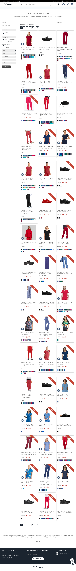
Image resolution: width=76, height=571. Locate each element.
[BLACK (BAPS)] (39, 88)
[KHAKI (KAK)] (33, 55)
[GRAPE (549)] (43, 518)
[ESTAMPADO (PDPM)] (25, 340)
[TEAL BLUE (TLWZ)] (34, 120)
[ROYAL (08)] (21, 157)
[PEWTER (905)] (46, 518)
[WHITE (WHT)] (34, 57)
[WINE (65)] (28, 157)
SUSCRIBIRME (37, 559)
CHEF (52, 8)
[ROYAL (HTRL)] (59, 311)
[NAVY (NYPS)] (46, 88)
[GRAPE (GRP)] (26, 55)
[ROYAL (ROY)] (30, 57)
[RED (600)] (48, 518)
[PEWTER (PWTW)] (61, 120)
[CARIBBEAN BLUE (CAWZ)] (57, 154)
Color (4, 60)
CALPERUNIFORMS (63, 553)
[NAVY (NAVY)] (62, 460)
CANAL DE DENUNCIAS (7, 557)
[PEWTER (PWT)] (25, 57)
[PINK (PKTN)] (44, 123)
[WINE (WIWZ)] (62, 155)
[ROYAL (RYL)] (28, 460)
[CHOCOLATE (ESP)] (39, 341)
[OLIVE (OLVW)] (62, 281)
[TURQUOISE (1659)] (25, 157)
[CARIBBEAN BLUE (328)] (23, 155)
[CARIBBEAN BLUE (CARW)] (57, 90)
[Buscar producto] (21, 4)
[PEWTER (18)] (31, 155)
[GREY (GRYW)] (26, 219)
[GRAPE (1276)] (26, 155)
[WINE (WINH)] (46, 341)
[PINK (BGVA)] (66, 249)
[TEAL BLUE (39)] (23, 157)
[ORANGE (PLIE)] (25, 187)
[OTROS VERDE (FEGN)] (67, 310)
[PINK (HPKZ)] (31, 120)
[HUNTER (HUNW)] (61, 90)
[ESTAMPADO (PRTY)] (23, 340)
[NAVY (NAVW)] (62, 90)
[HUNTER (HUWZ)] (26, 120)
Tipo (4, 50)
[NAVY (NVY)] (25, 280)
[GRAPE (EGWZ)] (25, 120)
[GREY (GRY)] (30, 55)
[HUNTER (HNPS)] (51, 122)
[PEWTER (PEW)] (25, 460)
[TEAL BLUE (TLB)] (31, 57)
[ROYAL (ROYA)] (67, 460)
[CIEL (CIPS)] (43, 88)
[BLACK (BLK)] (21, 55)
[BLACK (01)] (21, 155)
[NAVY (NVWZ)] (69, 154)
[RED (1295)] (34, 155)
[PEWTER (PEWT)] (64, 460)
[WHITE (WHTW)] (34, 219)
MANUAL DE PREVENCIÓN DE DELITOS (10, 555)
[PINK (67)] (33, 155)
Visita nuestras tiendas (68, 1)
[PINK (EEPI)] (26, 57)
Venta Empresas (15, 1)
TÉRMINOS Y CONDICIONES (8, 553)
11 (37, 27)
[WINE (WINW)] (66, 90)
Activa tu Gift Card (56, 1)
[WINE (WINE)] (71, 460)
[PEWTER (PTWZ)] (30, 120)
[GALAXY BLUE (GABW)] (44, 249)
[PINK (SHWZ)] (57, 155)
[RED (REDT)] (66, 460)
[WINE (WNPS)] (43, 90)
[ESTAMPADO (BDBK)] (21, 488)
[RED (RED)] (28, 57)
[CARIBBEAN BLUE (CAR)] (23, 55)
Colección (5, 56)
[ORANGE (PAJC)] (23, 57)
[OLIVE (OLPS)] (41, 123)
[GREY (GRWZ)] (64, 154)
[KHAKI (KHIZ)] (28, 120)
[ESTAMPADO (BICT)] (21, 340)
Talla (4, 63)
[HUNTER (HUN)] (31, 55)
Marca (4, 53)
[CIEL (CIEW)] (59, 90)
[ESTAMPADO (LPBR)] (26, 340)
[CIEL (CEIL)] (59, 460)
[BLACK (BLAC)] (57, 460)
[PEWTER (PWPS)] (48, 88)
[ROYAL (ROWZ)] (33, 120)
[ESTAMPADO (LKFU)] (57, 340)
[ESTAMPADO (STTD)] (28, 340)
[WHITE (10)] (26, 157)
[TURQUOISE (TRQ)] (33, 57)
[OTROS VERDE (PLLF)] (26, 187)
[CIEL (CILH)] (41, 341)
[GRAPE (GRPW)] (39, 281)
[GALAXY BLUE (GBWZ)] (23, 120)
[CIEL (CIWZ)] (21, 120)
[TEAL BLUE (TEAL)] (69, 460)
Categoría (5, 37)
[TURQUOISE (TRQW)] (33, 219)
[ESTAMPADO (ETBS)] (30, 340)
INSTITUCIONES (65, 8)
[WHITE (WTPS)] (41, 90)
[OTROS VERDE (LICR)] (28, 187)
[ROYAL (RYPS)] (53, 88)
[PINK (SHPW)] (62, 120)
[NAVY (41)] (30, 155)
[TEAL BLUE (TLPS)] (39, 90)
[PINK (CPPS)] (49, 88)
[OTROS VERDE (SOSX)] (62, 249)
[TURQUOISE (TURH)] (44, 341)
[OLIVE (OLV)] (21, 57)
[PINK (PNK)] (31, 249)
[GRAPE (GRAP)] (61, 460)
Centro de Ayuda (5, 1)
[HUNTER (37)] (28, 155)
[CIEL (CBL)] (21, 310)
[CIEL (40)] (25, 155)
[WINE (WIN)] (21, 59)
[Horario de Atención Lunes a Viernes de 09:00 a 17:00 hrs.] (73, 564)
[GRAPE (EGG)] (28, 55)
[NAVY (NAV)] (34, 55)
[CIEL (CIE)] (25, 55)
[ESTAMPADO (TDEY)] (23, 488)
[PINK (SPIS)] (64, 249)
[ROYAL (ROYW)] (64, 90)
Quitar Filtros (6, 66)
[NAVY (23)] (44, 518)
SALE (58, 8)
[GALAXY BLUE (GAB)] (26, 90)
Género (5, 30)
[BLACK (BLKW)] (57, 120)
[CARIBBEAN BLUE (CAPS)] (41, 88)
